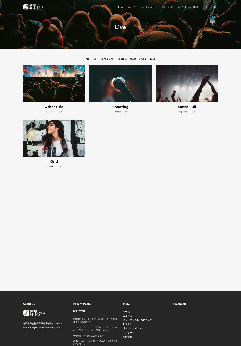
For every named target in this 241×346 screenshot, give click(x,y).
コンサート (128, 332)
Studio (143, 59)
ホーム (126, 311)
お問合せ (127, 336)
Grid (54, 161)
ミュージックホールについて (137, 319)
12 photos (50, 112)
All (87, 59)
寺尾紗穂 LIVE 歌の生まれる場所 (88, 335)
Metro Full (187, 107)
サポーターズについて (134, 328)
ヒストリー (128, 324)
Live (94, 59)
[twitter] (214, 7)
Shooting (121, 59)
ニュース (127, 315)
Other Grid (54, 107)
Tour (152, 59)
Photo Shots (106, 59)
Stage (133, 59)
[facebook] (206, 7)
